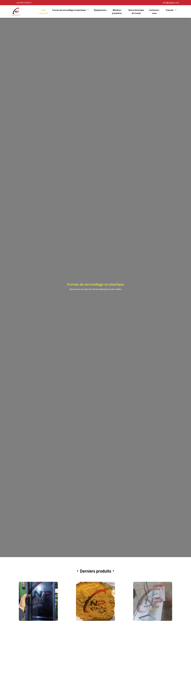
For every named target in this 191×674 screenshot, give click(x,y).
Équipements (100, 10)
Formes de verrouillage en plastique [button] (69, 10)
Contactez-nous (154, 11)
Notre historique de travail (136, 11)
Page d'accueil (43, 11)
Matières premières (117, 11)
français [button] (169, 10)
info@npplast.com (171, 3)
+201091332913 (23, 3)
